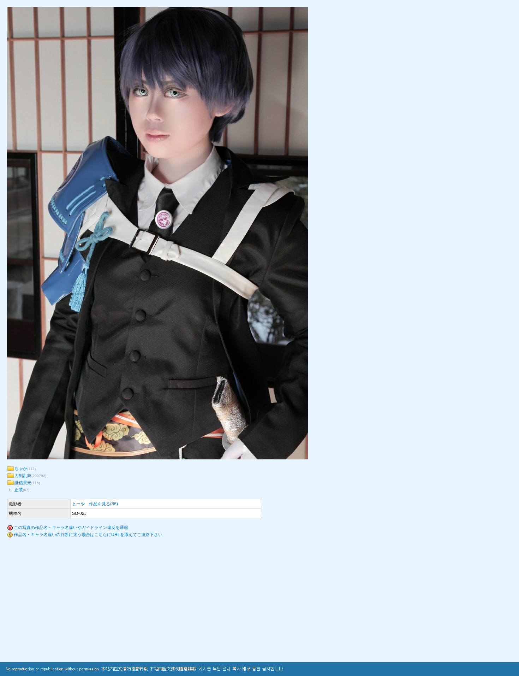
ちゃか (20, 468)
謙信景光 (22, 482)
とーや (78, 503)
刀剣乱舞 (22, 475)
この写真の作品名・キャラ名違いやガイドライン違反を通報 (71, 527)
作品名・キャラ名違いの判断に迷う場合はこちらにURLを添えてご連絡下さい (88, 534)
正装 (18, 489)
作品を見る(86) (103, 503)
